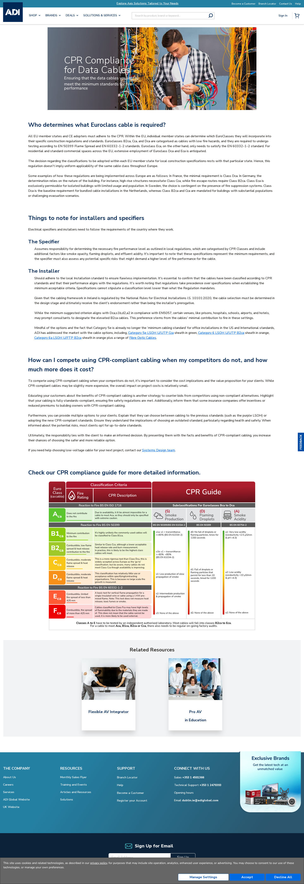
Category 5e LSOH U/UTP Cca (151, 333)
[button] (301, 442)
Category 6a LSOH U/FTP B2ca (57, 338)
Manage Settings (203, 877)
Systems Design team (158, 450)
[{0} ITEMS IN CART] (297, 16)
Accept (247, 877)
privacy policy (98, 863)
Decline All (283, 877)
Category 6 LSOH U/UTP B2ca (221, 333)
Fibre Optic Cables (142, 338)
